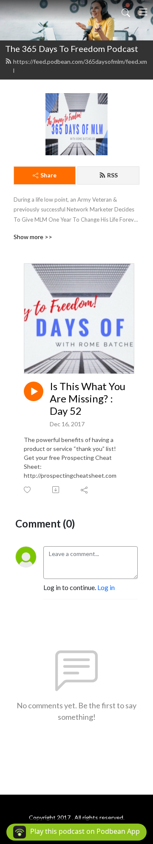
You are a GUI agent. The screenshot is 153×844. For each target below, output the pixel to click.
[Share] (85, 489)
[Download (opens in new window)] (56, 489)
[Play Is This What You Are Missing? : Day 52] (33, 391)
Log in (106, 587)
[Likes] (28, 489)
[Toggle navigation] (143, 12)
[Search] (125, 11)
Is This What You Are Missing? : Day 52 (87, 398)
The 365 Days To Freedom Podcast (71, 48)
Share (48, 175)
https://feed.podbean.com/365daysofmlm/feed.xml (80, 66)
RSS (112, 175)
